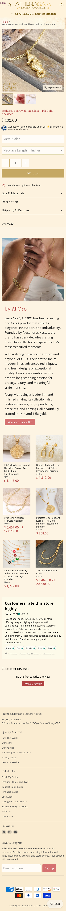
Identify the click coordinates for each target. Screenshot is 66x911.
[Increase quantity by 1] (25, 163)
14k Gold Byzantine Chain (46, 572)
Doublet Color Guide (12, 786)
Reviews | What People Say (16, 752)
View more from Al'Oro (20, 422)
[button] (7, 98)
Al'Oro (7, 476)
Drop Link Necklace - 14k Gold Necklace (15, 519)
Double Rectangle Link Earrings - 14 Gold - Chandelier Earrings (48, 467)
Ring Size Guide (10, 791)
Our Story (7, 742)
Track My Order (10, 777)
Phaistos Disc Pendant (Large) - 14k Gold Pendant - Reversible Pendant (48, 522)
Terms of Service (10, 762)
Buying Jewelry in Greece (15, 806)
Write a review (33, 683)
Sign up (49, 868)
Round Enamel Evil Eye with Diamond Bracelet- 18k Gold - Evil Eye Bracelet (16, 575)
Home (5, 22)
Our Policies (8, 747)
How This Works (10, 737)
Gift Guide (7, 796)
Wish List (6, 811)
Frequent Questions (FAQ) (15, 781)
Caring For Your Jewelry (14, 801)
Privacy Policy (9, 757)
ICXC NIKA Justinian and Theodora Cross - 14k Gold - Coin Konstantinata (17, 469)
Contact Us (7, 816)
